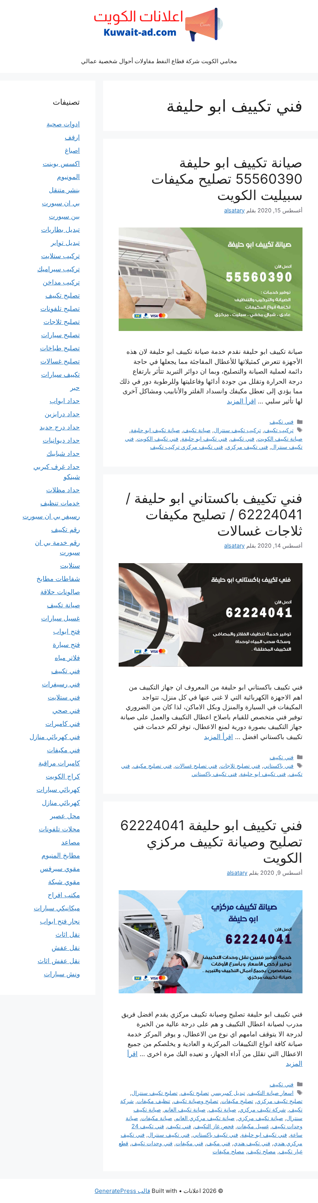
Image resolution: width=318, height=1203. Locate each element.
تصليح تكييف (195, 1092)
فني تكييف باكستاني (214, 773)
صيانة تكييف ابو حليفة (155, 430)
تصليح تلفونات (60, 308)
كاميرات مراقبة (59, 763)
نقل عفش (66, 947)
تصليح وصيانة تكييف (195, 1101)
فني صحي (66, 710)
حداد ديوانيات (61, 440)
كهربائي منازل (61, 803)
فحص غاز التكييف (214, 1126)
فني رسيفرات (61, 684)
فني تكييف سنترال (169, 1134)
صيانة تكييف (197, 430)
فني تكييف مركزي (247, 446)
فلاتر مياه (67, 658)
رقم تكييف (65, 529)
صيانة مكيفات (156, 1118)
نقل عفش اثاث (59, 961)
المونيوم (68, 177)
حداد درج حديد (60, 427)
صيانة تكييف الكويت (280, 438)
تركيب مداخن (61, 282)
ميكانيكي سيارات (57, 908)
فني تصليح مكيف (152, 765)
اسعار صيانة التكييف (271, 1092)
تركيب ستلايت (60, 256)
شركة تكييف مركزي (262, 1109)
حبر (75, 387)
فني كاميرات (62, 723)
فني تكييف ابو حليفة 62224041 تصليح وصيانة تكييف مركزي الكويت (211, 841)
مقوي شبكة (64, 882)
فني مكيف (218, 1143)
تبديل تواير (65, 242)
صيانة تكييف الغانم (185, 1109)
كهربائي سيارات (58, 789)
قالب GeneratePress (122, 1190)
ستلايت (70, 565)
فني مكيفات (189, 1143)
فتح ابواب (66, 631)
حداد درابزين (62, 414)
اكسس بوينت (61, 163)
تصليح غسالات (60, 361)
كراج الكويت (63, 776)
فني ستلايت (64, 697)
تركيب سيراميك (58, 269)
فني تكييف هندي (251, 1143)
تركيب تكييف (279, 430)
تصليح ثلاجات (61, 322)
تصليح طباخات (60, 348)
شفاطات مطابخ (58, 579)
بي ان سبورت (61, 203)
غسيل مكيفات (253, 1126)
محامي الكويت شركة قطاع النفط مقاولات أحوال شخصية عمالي (159, 61)
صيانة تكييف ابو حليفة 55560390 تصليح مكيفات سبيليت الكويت (226, 178)
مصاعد (70, 842)
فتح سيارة (66, 644)
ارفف (72, 137)
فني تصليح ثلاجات (240, 765)
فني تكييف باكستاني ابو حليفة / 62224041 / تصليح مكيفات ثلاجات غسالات (214, 514)
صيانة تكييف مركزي (260, 1118)
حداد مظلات (63, 490)
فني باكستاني (278, 765)
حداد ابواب (65, 401)
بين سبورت (64, 216)
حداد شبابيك (63, 453)
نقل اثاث (67, 934)
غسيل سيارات (60, 618)
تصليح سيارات (60, 335)
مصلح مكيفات (228, 1151)
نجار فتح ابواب (60, 921)
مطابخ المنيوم (60, 855)
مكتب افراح (64, 895)
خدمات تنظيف (60, 503)
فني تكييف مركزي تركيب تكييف (186, 446)
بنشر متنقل (64, 190)
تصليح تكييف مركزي (279, 1101)
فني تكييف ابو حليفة (204, 438)
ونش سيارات (62, 974)
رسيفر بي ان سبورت (51, 516)
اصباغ (72, 150)
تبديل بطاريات (60, 229)
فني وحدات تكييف (152, 1143)
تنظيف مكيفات (153, 1101)
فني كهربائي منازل (54, 737)
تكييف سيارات (60, 374)
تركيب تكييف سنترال (237, 430)
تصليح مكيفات (237, 1101)
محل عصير (65, 816)
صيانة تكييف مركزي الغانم (205, 1118)
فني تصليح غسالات (196, 765)
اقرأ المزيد (241, 401)
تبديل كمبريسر (228, 1092)
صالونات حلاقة (60, 592)
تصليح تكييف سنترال (154, 1092)
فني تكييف (282, 421)
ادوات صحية (63, 124)
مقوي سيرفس (60, 868)
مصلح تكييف (261, 1151)
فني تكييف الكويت (157, 438)
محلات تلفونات (59, 829)
